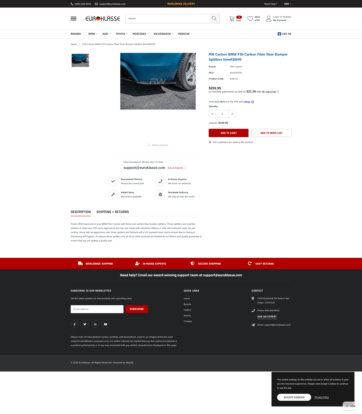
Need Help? (270, 4)
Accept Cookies (294, 397)
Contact (188, 321)
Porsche (184, 34)
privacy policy (321, 397)
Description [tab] (81, 212)
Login (276, 17)
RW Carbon (236, 66)
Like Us (286, 34)
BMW (91, 34)
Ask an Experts (175, 168)
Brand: (212, 66)
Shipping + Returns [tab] (113, 212)
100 (215, 142)
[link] (74, 324)
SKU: (211, 72)
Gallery (187, 310)
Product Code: (216, 78)
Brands (76, 34)
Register (287, 17)
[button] (250, 91)
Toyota (120, 34)
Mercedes (139, 34)
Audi (105, 34)
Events (187, 315)
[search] (214, 18)
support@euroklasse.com (112, 4)
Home (74, 44)
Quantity (213, 106)
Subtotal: (213, 123)
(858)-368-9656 (83, 4)
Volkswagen (162, 34)
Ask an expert (267, 317)
